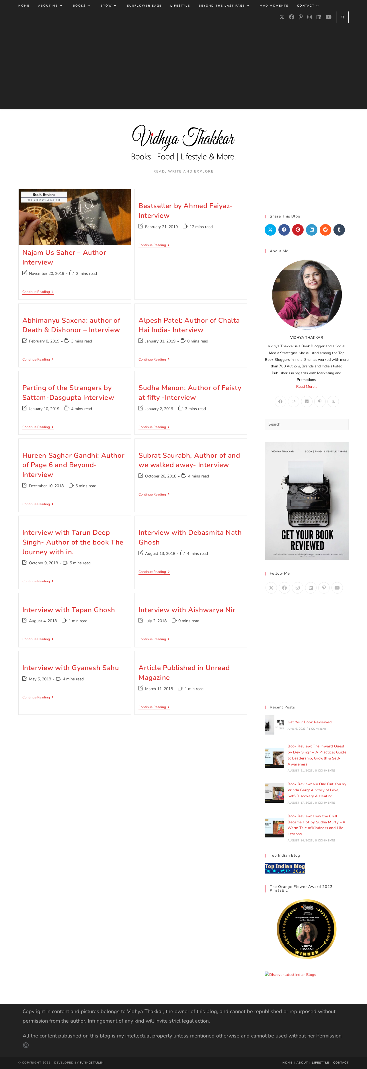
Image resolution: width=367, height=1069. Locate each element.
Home (287, 1063)
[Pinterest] (300, 17)
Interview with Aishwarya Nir (186, 609)
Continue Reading (38, 292)
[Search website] (343, 18)
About (302, 1063)
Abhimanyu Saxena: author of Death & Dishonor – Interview (71, 325)
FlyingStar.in (92, 1063)
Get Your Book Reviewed (310, 722)
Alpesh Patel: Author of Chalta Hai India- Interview (189, 325)
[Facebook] (291, 17)
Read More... (306, 386)
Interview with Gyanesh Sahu (70, 667)
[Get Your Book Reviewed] (274, 725)
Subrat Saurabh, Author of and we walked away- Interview (189, 460)
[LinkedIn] (318, 17)
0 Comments (325, 771)
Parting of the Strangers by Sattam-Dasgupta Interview (68, 392)
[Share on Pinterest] (298, 230)
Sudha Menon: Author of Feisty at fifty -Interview (189, 392)
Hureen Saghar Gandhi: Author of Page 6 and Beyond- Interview (73, 465)
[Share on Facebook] (284, 230)
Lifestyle (320, 1063)
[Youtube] (328, 17)
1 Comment (318, 729)
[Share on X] (270, 230)
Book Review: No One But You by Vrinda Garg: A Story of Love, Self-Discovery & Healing (317, 790)
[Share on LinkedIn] (311, 230)
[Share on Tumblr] (339, 230)
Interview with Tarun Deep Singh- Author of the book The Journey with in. (73, 542)
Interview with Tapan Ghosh (69, 609)
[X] (282, 17)
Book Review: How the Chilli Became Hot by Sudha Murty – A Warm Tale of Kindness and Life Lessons (317, 825)
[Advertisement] (183, 66)
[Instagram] (309, 17)
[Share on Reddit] (325, 230)
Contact (341, 1063)
